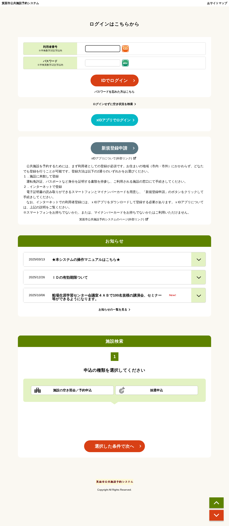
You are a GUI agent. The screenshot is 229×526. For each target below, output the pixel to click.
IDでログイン (114, 80)
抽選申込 (156, 390)
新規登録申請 (114, 148)
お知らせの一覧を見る (113, 309)
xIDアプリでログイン (113, 120)
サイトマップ (218, 3)
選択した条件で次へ (114, 446)
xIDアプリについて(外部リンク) (111, 158)
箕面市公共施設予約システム (20, 3)
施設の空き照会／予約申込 (72, 390)
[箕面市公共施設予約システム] (114, 482)
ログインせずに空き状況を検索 (113, 104)
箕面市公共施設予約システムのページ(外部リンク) (111, 219)
